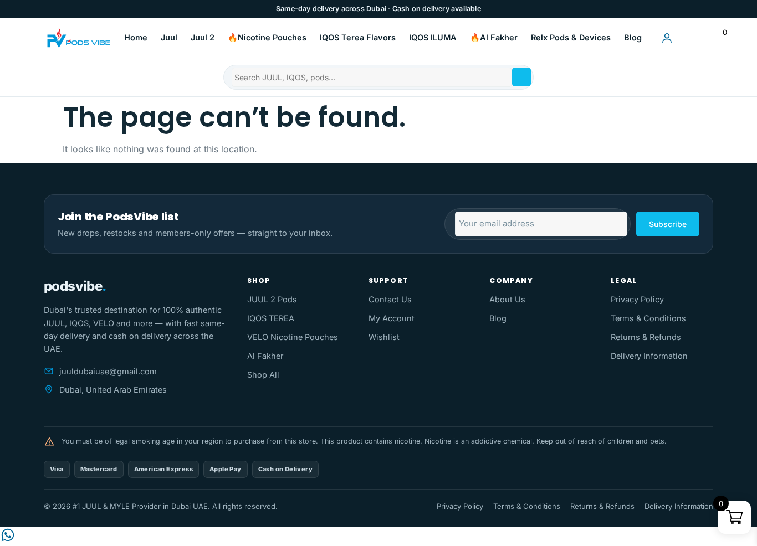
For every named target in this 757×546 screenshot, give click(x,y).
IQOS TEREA (270, 318)
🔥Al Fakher (494, 37)
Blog (633, 37)
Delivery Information (649, 355)
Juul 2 (202, 37)
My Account (392, 318)
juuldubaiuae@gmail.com (108, 371)
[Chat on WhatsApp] (8, 539)
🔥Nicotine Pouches (267, 37)
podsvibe (75, 286)
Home (135, 37)
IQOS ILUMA (433, 37)
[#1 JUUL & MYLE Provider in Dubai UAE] (77, 38)
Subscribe (668, 224)
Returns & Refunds (646, 337)
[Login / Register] (666, 38)
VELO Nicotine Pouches (292, 337)
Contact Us (390, 299)
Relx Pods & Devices (571, 37)
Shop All (263, 374)
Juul (169, 37)
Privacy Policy (637, 299)
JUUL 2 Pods (272, 299)
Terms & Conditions (648, 318)
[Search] (521, 77)
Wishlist (384, 337)
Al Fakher (265, 355)
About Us (507, 299)
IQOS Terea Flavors (358, 37)
